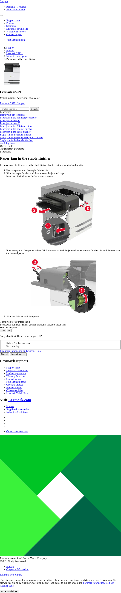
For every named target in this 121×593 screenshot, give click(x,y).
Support (10, 47)
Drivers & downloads (17, 370)
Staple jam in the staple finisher (15, 134)
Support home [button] (13, 20)
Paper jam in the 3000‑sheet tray (16, 126)
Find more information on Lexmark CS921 (21, 351)
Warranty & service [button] (16, 31)
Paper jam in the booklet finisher (16, 129)
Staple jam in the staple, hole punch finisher (21, 137)
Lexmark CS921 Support (12, 103)
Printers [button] (10, 23)
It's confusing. (13, 346)
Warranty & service (16, 376)
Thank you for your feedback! (15, 321)
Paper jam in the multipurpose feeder (18, 117)
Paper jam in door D (10, 123)
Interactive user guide (17, 56)
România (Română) (16, 6)
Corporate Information (17, 569)
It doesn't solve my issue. (18, 343)
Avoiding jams (7, 143)
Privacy (10, 566)
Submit (4, 354)
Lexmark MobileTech (17, 393)
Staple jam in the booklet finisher (16, 140)
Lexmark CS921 (14, 53)
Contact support (18, 354)
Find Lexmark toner (16, 381)
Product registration (16, 373)
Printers (10, 50)
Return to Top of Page (11, 574)
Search (34, 109)
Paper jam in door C (10, 120)
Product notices (14, 387)
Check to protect (14, 384)
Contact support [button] (14, 34)
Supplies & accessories (17, 409)
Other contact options (17, 431)
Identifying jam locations (12, 114)
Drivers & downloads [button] (17, 28)
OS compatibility (14, 390)
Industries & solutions (17, 412)
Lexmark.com (19, 400)
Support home (13, 367)
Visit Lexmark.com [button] (15, 9)
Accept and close (9, 591)
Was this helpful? (8, 327)
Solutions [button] (11, 26)
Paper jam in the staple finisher (15, 131)
